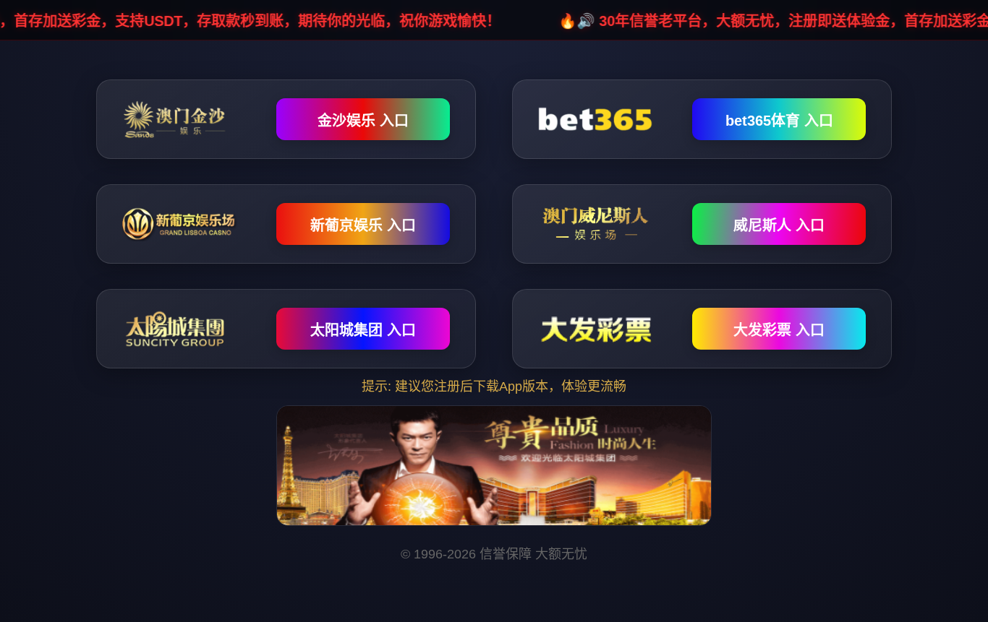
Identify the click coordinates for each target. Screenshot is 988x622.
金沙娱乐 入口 (363, 121)
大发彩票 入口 (779, 330)
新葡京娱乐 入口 (363, 225)
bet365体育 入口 (779, 121)
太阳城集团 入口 (363, 330)
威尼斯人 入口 (779, 225)
